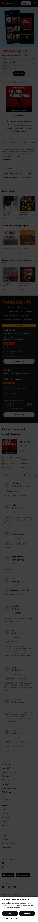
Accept (27, 913)
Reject (10, 913)
